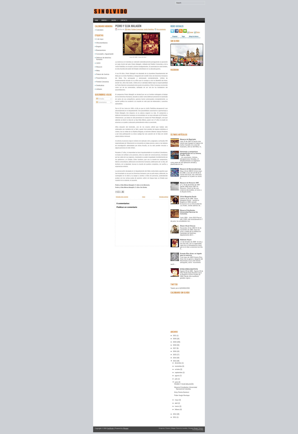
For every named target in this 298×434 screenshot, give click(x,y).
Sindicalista (100, 85)
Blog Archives (193, 36)
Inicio (143, 196)
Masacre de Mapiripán (188, 139)
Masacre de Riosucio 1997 (189, 183)
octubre (177, 369)
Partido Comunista (102, 82)
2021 (175, 335)
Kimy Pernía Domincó (181, 392)
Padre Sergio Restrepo (182, 395)
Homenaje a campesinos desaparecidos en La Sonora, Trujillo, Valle (190, 153)
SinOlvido (110, 428)
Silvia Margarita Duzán (188, 196)
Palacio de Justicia (102, 74)
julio (176, 379)
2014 (175, 358)
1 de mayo (99, 39)
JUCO (98, 63)
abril (176, 403)
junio (176, 382)
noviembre (178, 366)
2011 (175, 417)
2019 (175, 342)
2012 (175, 414)
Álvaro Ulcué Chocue (187, 226)
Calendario (99, 30)
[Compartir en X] (121, 192)
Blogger (125, 428)
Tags (183, 36)
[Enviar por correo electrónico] (116, 192)
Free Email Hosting (197, 429)
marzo (177, 406)
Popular (175, 36)
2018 (175, 345)
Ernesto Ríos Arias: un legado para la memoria (191, 254)
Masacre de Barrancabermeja (190, 169)
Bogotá (98, 46)
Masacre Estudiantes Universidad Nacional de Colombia (189, 212)
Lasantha (184, 428)
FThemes (167, 428)
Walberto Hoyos (185, 240)
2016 (175, 351)
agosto (177, 375)
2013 (175, 361)
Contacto (124, 20)
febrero (177, 409)
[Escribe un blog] (118, 192)
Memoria (105, 20)
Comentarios (102, 102)
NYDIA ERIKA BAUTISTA (189, 269)
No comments (161, 29)
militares (99, 89)
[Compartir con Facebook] (123, 192)
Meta (98, 70)
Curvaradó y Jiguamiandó (104, 54)
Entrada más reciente (122, 196)
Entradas (101, 99)
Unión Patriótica (149, 29)
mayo (177, 400)
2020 (175, 339)
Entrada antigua (163, 196)
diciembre (178, 363)
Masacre (99, 67)
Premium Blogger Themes (195, 428)
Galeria (114, 20)
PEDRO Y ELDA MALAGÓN (128, 25)
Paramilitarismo (101, 78)
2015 (175, 354)
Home (96, 20)
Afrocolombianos (102, 43)
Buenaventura (101, 50)
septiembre (179, 372)
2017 (175, 348)
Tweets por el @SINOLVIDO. (180, 288)
